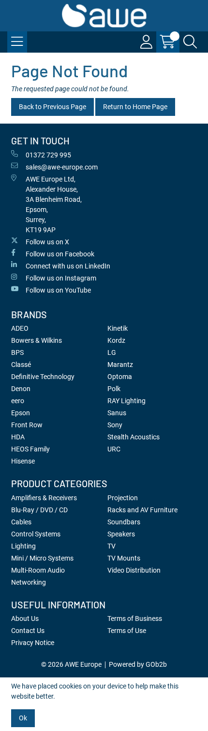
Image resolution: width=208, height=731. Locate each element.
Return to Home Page (135, 107)
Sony (114, 425)
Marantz (120, 364)
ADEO (20, 328)
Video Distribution (134, 570)
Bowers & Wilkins (36, 340)
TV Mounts (123, 558)
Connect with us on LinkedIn (68, 266)
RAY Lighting (126, 401)
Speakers (121, 534)
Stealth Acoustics (133, 437)
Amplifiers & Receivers (44, 498)
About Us (25, 618)
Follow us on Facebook (60, 254)
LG (111, 352)
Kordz (116, 340)
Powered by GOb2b (138, 664)
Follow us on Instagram (61, 278)
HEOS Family (30, 449)
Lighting (23, 546)
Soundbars (123, 522)
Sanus (116, 413)
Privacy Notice (32, 643)
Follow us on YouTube (58, 290)
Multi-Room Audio (38, 570)
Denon (20, 389)
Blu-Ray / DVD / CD (39, 510)
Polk (113, 389)
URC (113, 449)
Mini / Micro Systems (42, 558)
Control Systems (35, 534)
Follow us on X (47, 242)
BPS (17, 352)
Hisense (23, 461)
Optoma (119, 376)
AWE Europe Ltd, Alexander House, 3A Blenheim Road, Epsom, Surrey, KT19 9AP (54, 204)
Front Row (27, 425)
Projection (122, 498)
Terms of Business (134, 618)
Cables (21, 522)
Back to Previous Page (52, 107)
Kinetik (117, 328)
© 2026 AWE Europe (71, 664)
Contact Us (28, 630)
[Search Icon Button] (190, 42)
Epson (20, 413)
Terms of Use (126, 630)
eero (17, 401)
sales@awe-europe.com (62, 167)
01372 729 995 (48, 155)
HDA (18, 437)
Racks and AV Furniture (142, 510)
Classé (21, 364)
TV (111, 546)
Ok (23, 718)
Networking (28, 582)
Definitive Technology (42, 376)
